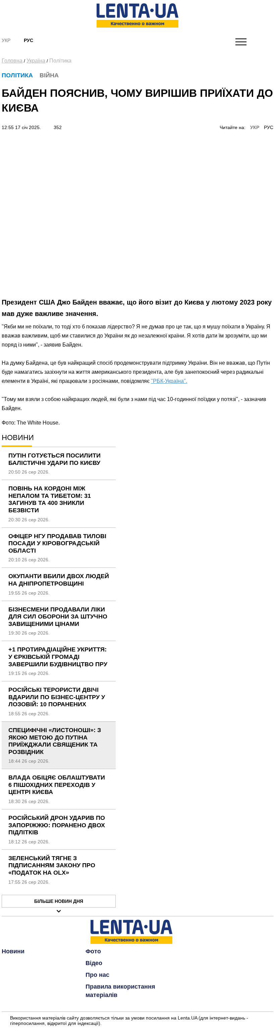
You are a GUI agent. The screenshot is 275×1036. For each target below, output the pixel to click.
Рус (28, 40)
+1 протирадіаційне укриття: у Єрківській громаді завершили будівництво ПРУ (57, 656)
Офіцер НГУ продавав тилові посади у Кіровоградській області (57, 543)
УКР (254, 127)
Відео (94, 963)
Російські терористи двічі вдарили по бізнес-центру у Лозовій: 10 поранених (56, 697)
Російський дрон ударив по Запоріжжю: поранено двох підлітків (56, 825)
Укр (6, 40)
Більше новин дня (58, 901)
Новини (13, 951)
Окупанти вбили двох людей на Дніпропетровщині (58, 580)
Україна (35, 61)
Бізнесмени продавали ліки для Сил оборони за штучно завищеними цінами (57, 616)
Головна (12, 61)
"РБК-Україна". (169, 381)
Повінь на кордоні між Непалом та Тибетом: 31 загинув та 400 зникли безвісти (49, 499)
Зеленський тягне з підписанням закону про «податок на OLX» (51, 865)
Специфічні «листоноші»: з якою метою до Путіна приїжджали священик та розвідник (54, 741)
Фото (93, 951)
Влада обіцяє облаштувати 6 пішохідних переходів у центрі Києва (56, 784)
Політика (60, 61)
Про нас (97, 974)
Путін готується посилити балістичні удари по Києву (54, 459)
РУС (268, 127)
